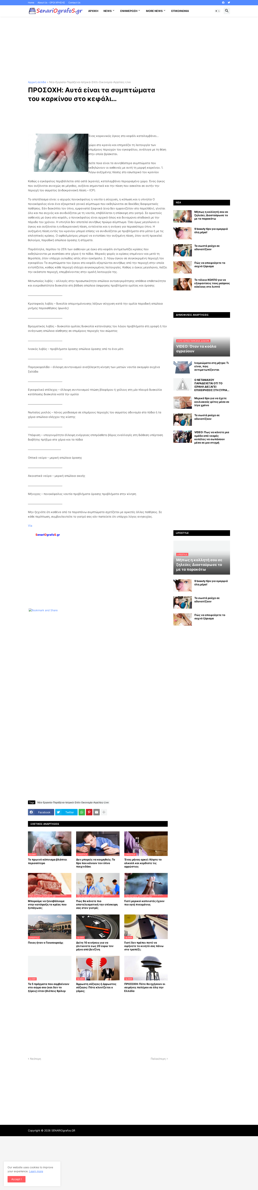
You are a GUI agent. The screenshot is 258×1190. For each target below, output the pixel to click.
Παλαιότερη (158, 1058)
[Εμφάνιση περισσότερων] (104, 812)
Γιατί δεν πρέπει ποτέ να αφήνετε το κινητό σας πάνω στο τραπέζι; (144, 946)
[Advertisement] (129, 48)
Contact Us (74, 2)
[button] (217, 11)
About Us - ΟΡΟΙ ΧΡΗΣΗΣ (51, 2)
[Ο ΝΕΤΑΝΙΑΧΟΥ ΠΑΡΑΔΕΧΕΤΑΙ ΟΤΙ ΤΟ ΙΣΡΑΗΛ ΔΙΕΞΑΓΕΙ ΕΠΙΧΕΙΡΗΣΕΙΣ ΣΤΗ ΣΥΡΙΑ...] (182, 384)
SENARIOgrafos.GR (63, 1130)
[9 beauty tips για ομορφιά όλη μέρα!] (182, 233)
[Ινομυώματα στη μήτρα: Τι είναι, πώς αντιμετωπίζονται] (182, 367)
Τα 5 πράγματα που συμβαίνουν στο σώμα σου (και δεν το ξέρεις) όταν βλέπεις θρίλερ (48, 987)
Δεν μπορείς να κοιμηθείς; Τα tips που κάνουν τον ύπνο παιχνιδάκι (95, 863)
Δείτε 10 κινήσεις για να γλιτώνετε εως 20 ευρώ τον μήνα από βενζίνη (95, 946)
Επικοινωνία (180, 10)
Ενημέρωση (128, 10)
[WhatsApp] (82, 812)
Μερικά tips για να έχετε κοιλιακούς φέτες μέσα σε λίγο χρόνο (211, 402)
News (108, 10)
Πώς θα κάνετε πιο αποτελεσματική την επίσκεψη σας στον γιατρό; (97, 904)
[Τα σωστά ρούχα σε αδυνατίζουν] (182, 250)
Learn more (36, 1171)
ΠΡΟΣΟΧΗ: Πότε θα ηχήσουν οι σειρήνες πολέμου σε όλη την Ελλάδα (144, 987)
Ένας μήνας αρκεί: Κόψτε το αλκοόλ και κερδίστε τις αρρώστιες (143, 863)
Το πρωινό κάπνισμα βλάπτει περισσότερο (47, 861)
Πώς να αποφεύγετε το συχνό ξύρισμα (209, 264)
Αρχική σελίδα (37, 82)
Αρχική (93, 10)
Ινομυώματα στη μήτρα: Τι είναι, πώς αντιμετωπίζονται (211, 366)
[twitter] (229, 2)
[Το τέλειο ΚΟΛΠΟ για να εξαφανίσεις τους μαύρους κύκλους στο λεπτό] (182, 284)
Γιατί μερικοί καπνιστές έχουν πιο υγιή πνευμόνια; (144, 902)
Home (31, 2)
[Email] (96, 812)
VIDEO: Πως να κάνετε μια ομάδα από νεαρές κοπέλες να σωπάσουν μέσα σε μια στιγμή (211, 437)
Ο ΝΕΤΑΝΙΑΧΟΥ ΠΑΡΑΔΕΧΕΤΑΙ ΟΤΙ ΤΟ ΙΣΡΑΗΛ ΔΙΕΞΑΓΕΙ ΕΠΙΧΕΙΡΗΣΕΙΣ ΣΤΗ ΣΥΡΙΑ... (211, 385)
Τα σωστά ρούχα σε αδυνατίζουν (207, 247)
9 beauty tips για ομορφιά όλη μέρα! (211, 230)
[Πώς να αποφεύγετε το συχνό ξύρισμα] (182, 267)
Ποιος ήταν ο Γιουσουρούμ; (45, 942)
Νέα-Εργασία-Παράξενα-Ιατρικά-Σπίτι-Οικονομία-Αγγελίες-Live (90, 82)
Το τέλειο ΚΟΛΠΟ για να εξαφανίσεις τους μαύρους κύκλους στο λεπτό (212, 283)
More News (154, 10)
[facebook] (223, 2)
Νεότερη (35, 1058)
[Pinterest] (89, 812)
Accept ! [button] (16, 1179)
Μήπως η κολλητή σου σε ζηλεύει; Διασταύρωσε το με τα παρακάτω (211, 215)
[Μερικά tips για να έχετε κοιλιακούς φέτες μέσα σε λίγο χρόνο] (182, 403)
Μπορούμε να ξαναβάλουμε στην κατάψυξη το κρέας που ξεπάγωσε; (47, 904)
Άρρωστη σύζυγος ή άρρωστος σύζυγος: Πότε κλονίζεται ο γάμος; (96, 987)
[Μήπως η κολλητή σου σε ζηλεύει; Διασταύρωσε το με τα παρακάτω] (182, 216)
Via (30, 525)
